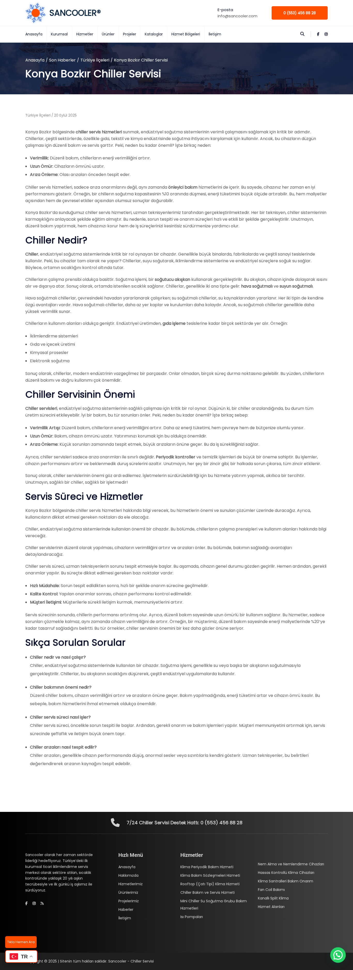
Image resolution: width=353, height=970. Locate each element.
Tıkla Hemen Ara (21, 942)
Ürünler (108, 34)
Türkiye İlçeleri (94, 60)
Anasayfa (33, 34)
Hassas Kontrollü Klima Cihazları (286, 872)
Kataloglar (154, 34)
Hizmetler (84, 34)
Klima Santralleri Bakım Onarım (285, 881)
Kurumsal (59, 34)
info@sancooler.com (237, 16)
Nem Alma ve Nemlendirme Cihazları (291, 864)
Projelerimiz (128, 901)
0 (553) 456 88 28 (299, 13)
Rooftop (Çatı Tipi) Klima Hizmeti (210, 884)
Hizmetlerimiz (130, 884)
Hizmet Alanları (271, 906)
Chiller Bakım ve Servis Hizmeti (207, 892)
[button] (338, 955)
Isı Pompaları (191, 916)
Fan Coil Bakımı (271, 889)
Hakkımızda (128, 875)
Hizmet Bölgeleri (185, 34)
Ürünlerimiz (128, 892)
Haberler (125, 909)
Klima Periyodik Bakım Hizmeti (206, 866)
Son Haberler (62, 60)
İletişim (215, 34)
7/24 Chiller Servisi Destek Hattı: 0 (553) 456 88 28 (184, 822)
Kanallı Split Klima (273, 898)
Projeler (129, 34)
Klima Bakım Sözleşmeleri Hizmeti (210, 875)
